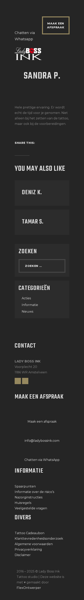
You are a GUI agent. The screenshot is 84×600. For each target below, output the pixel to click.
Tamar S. (32, 222)
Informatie (30, 305)
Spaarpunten (25, 486)
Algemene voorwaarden (34, 544)
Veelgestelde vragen (31, 508)
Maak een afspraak (42, 421)
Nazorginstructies (28, 497)
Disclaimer (23, 555)
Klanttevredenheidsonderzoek (39, 538)
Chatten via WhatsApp (42, 460)
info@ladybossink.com (42, 441)
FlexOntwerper (29, 588)
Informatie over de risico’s (34, 492)
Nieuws (27, 311)
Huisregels (23, 503)
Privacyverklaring (28, 549)
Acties (26, 298)
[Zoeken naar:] (42, 266)
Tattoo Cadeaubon (29, 533)
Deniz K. (32, 193)
